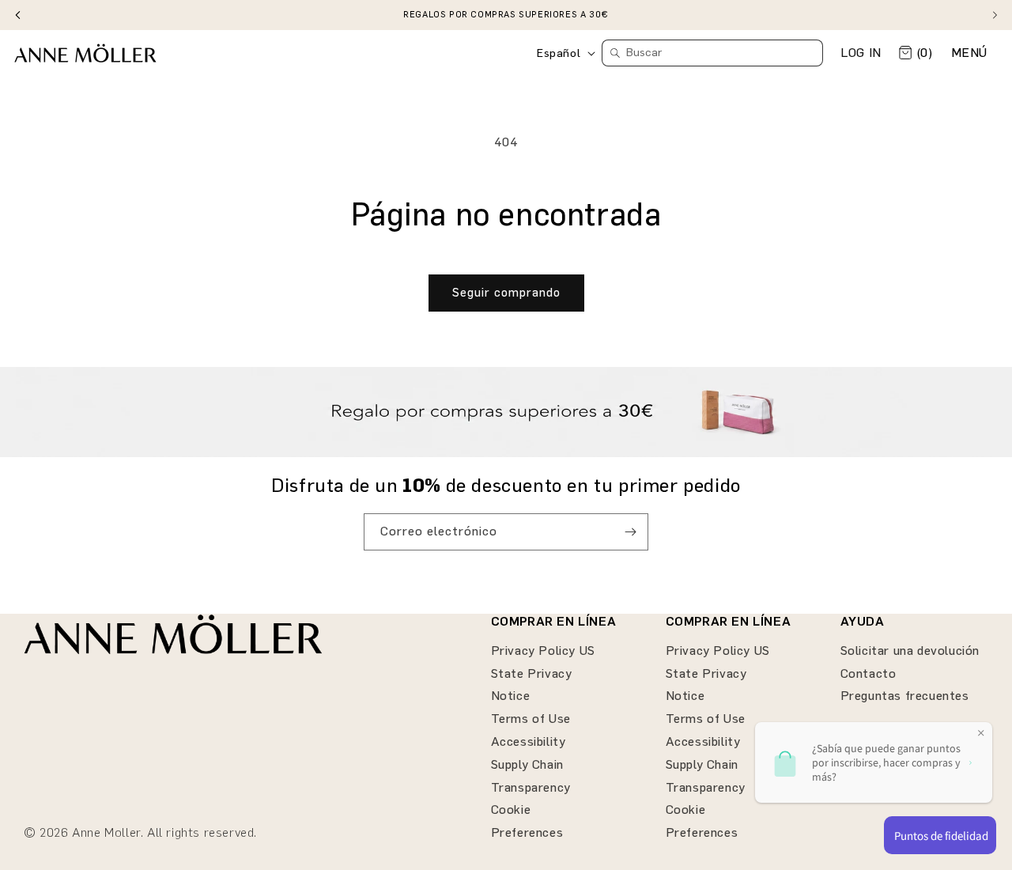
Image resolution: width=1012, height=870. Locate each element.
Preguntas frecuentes (904, 695)
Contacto (868, 673)
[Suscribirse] (630, 531)
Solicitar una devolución (910, 650)
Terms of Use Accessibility (531, 730)
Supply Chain (527, 764)
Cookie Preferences (527, 821)
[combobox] (712, 53)
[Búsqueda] (615, 53)
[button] (969, 53)
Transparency (531, 787)
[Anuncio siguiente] (994, 15)
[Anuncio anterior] (17, 15)
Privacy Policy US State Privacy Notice (543, 673)
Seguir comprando (506, 293)
